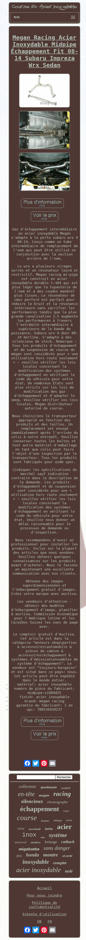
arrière (69, 820)
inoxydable (36, 862)
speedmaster (48, 787)
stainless (35, 842)
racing (62, 793)
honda (32, 854)
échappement (39, 809)
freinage (51, 842)
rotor (66, 811)
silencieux (32, 801)
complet (59, 863)
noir (69, 871)
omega (57, 820)
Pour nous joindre (44, 895)
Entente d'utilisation (44, 914)
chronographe (57, 802)
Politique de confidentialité (44, 905)
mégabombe (29, 849)
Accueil (44, 888)
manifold (65, 788)
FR (50, 921)
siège (42, 837)
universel (21, 842)
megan (44, 795)
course (27, 818)
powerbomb (35, 829)
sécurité (67, 855)
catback (68, 841)
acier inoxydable (38, 870)
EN (39, 921)
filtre (19, 855)
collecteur (27, 786)
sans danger (57, 848)
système (58, 835)
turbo (49, 829)
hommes (45, 820)
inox (29, 835)
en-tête (26, 793)
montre (50, 854)
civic (21, 829)
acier (64, 827)
